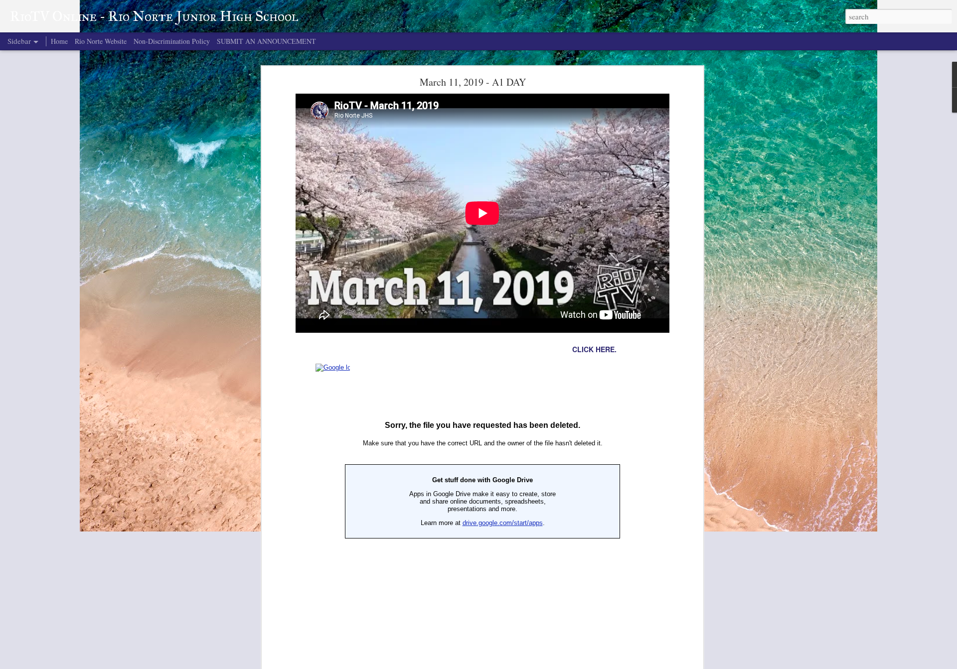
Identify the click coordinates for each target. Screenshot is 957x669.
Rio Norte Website (101, 41)
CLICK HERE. (594, 349)
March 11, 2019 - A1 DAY (473, 82)
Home (59, 41)
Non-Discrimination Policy (172, 41)
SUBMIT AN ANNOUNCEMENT (266, 41)
